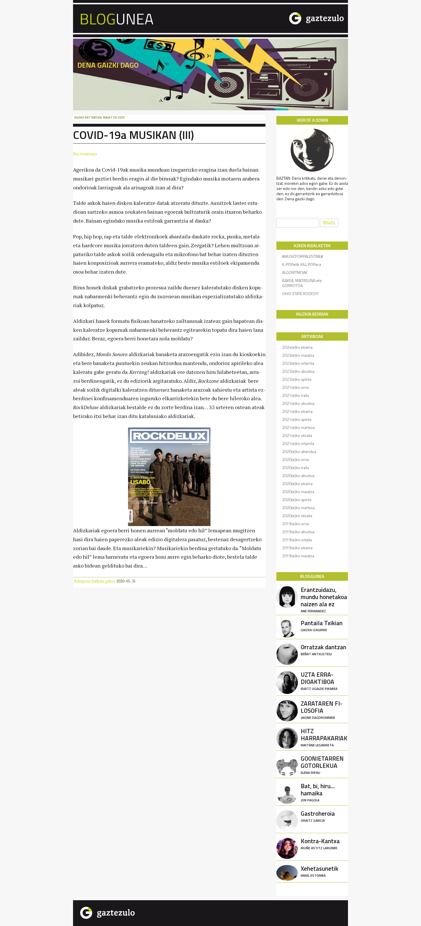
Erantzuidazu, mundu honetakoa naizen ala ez (324, 599)
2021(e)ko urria (295, 387)
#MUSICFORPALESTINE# (302, 256)
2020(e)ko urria (295, 459)
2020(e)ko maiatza (298, 491)
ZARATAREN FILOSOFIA (321, 709)
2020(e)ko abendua (299, 451)
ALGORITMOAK (295, 272)
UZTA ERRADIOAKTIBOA (319, 680)
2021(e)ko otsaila (297, 435)
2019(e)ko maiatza (298, 556)
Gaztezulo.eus (293, 18)
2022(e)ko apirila (296, 379)
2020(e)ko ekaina (297, 483)
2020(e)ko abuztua (298, 475)
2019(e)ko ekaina (297, 548)
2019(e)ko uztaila (297, 540)
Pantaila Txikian (322, 625)
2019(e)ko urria (295, 524)
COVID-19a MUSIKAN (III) (133, 134)
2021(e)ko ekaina (297, 411)
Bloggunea (157, 18)
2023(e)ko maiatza (298, 355)
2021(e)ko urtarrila (298, 443)
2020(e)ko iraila (295, 467)
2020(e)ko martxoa (298, 508)
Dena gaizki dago (108, 65)
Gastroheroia (318, 816)
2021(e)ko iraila (295, 395)
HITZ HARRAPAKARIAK (324, 737)
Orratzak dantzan (323, 649)
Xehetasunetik (319, 871)
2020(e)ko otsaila (297, 516)
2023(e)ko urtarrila (298, 363)
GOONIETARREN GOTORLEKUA (322, 764)
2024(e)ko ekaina (297, 347)
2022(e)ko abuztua (298, 371)
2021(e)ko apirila (296, 419)
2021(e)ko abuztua (298, 403)
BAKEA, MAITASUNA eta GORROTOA (302, 283)
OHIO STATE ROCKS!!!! (300, 294)
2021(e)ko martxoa (298, 427)
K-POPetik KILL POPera (301, 264)
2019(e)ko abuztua (298, 532)
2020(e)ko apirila (296, 500)
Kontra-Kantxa (320, 843)
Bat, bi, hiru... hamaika (318, 792)
